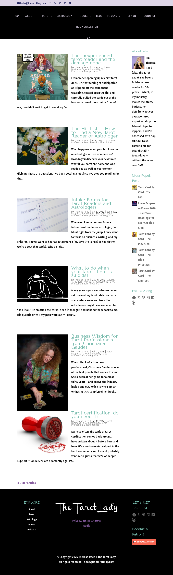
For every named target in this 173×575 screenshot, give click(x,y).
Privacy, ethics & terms (86, 520)
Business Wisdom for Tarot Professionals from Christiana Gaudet (94, 341)
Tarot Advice (84, 281)
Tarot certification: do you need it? (95, 414)
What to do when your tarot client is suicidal (91, 271)
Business (111, 211)
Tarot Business (98, 213)
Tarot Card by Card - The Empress (146, 275)
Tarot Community (91, 69)
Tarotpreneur (91, 71)
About (29, 16)
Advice (110, 280)
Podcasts (113, 16)
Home (17, 16)
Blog (99, 16)
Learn (132, 16)
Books (84, 16)
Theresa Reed (82, 67)
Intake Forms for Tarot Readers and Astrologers (91, 203)
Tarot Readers (91, 142)
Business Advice (80, 213)
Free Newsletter (86, 27)
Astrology (64, 16)
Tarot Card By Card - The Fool (146, 192)
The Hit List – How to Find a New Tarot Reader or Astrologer (94, 132)
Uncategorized (106, 215)
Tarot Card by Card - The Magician (146, 238)
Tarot (46, 16)
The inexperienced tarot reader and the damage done (93, 59)
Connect (149, 16)
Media (86, 525)
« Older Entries (26, 482)
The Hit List (106, 142)
